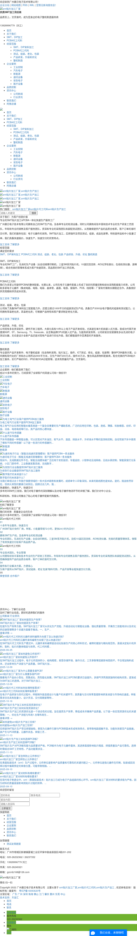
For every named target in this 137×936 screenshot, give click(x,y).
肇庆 (46, 894)
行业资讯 (18, 97)
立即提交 (6, 808)
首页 (9, 30)
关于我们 (11, 33)
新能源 (16, 73)
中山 (62, 894)
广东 (14, 894)
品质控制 (11, 87)
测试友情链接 (14, 843)
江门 (41, 894)
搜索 (34, 213)
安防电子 (18, 80)
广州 (20, 894)
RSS (25, 5)
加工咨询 (4, 244)
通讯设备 (18, 77)
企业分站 (4, 5)
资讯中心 (11, 90)
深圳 (25, 894)
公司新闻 (18, 93)
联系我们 (11, 100)
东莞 (57, 894)
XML (31, 5)
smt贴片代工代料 (39, 209)
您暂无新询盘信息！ (46, 5)
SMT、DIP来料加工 (23, 47)
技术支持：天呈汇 (9, 897)
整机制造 (18, 60)
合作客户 (14, 575)
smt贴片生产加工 (57, 209)
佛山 (36, 894)
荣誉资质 (4, 575)
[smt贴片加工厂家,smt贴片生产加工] (19, 190)
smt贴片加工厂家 (21, 209)
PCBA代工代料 (14, 40)
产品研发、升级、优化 (75, 254)
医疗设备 (18, 83)
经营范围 (11, 43)
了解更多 (14, 244)
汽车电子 (18, 70)
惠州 (52, 894)
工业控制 (18, 67)
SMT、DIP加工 (15, 37)
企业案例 (11, 63)
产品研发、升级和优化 (25, 57)
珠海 (30, 894)
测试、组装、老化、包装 (26, 53)
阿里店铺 (11, 103)
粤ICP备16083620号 (30, 890)
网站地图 (16, 5)
